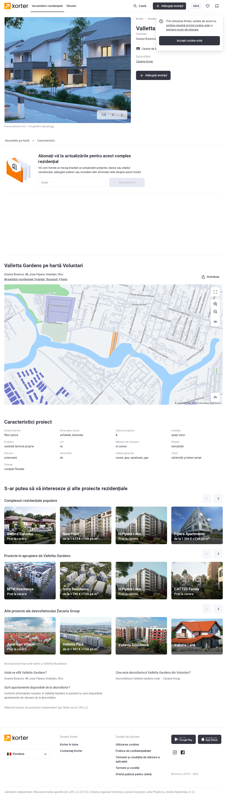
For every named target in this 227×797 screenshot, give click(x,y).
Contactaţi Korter (71, 751)
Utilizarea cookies (127, 744)
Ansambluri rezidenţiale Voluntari (24, 279)
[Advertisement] (113, 225)
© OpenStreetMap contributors (206, 403)
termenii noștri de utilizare (182, 29)
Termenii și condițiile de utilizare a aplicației (138, 759)
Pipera (63, 279)
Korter (139, 18)
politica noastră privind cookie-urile (188, 25)
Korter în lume (69, 744)
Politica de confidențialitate (133, 751)
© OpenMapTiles (183, 403)
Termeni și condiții (127, 768)
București (52, 279)
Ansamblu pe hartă (17, 140)
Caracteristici (46, 140)
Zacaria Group (144, 61)
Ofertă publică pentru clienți (134, 774)
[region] (113, 344)
